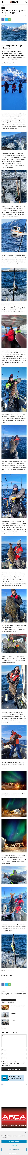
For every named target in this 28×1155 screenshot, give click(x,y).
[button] (26, 1133)
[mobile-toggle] (2, 2)
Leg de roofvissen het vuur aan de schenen (6, 994)
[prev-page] (2, 1028)
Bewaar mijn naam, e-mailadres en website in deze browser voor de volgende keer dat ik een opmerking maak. (13, 1063)
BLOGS (7, 5)
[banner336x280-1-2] (14, 1128)
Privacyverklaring (12, 1153)
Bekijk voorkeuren (14, 1149)
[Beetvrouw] (5, 1014)
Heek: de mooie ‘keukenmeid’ (18, 1006)
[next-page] (5, 1028)
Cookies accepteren (14, 1141)
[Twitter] (6, 19)
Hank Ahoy (13, 1020)
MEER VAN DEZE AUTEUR (8, 1002)
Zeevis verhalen (9, 975)
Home (2, 5)
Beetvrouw (13, 1013)
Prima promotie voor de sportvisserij (21, 994)
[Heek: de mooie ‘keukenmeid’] (5, 1007)
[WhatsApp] (9, 19)
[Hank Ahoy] (5, 1022)
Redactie (6, 15)
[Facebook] (2, 19)
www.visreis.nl (10, 971)
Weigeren (14, 1145)
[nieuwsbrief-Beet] (12, 1080)
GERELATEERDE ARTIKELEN (8, 1000)
